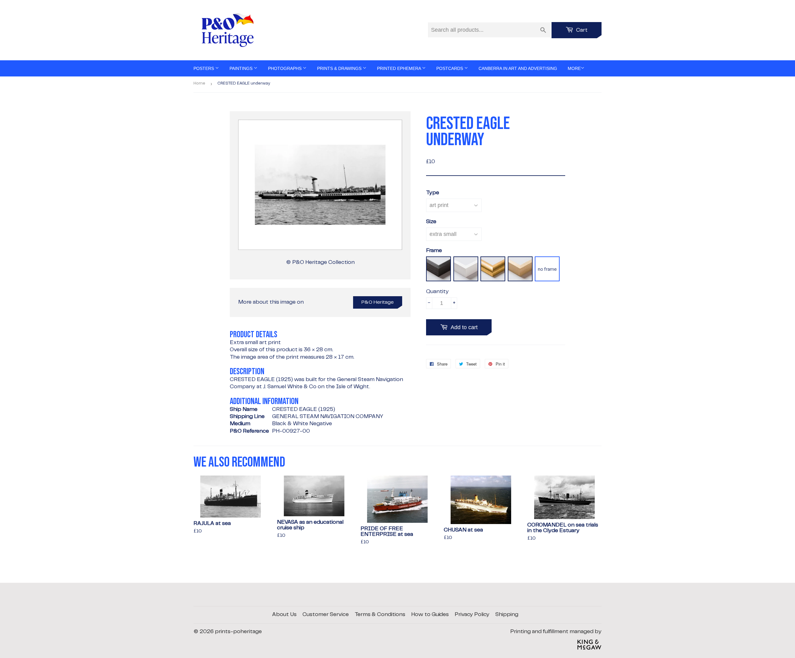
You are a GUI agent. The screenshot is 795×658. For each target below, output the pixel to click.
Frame (434, 250)
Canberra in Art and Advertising (518, 68)
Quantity (437, 291)
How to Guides (430, 614)
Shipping (506, 614)
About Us (284, 614)
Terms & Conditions (380, 614)
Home (199, 83)
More (574, 68)
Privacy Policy (472, 614)
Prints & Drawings (340, 68)
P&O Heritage (377, 302)
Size (431, 221)
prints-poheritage (238, 631)
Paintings (241, 68)
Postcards (450, 68)
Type (432, 193)
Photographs (285, 68)
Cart (581, 30)
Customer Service (325, 614)
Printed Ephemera (399, 68)
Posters (204, 68)
